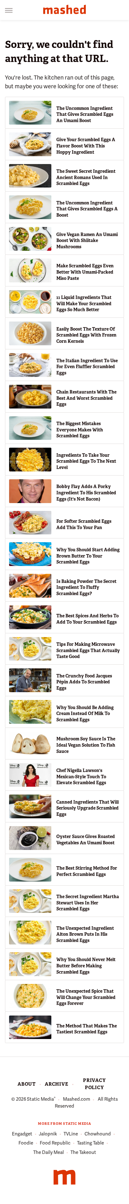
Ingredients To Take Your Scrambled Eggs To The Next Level (86, 461)
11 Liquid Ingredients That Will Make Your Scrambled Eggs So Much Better (83, 303)
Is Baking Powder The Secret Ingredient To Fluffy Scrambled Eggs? (86, 587)
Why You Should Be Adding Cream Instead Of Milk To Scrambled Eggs (85, 714)
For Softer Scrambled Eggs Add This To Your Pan (83, 524)
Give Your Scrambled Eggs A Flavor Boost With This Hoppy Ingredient (85, 146)
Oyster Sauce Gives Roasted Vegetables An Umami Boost (85, 840)
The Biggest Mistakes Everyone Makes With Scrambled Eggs (79, 430)
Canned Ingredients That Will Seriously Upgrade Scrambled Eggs (87, 808)
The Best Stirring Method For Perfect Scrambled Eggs (86, 871)
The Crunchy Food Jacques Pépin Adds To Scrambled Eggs (84, 682)
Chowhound (98, 1134)
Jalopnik (48, 1134)
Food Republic (55, 1143)
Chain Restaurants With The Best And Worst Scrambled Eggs (86, 398)
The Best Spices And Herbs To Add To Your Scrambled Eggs (87, 619)
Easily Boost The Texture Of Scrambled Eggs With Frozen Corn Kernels (86, 335)
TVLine (71, 1134)
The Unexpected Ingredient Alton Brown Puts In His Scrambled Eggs (85, 934)
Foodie (25, 1143)
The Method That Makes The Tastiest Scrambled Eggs (86, 1029)
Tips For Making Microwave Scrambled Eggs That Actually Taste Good (88, 650)
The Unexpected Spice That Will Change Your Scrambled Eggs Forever (86, 997)
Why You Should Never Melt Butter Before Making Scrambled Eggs (86, 966)
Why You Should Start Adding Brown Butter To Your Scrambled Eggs (88, 556)
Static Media (40, 1099)
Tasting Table (90, 1143)
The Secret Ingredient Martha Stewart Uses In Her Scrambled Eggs (87, 903)
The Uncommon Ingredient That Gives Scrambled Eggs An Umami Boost (84, 114)
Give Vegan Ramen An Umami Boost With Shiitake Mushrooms (87, 241)
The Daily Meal (48, 1152)
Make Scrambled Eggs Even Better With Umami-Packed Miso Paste (85, 272)
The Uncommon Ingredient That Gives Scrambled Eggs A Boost (87, 209)
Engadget (22, 1134)
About (27, 1084)
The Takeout (83, 1152)
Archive (56, 1084)
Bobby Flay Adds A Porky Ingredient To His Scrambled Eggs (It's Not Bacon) (86, 493)
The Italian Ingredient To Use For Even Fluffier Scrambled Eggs (87, 367)
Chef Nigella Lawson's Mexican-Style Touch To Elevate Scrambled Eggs (81, 776)
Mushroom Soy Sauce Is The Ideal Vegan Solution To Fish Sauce (85, 745)
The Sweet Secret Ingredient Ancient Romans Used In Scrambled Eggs (86, 177)
